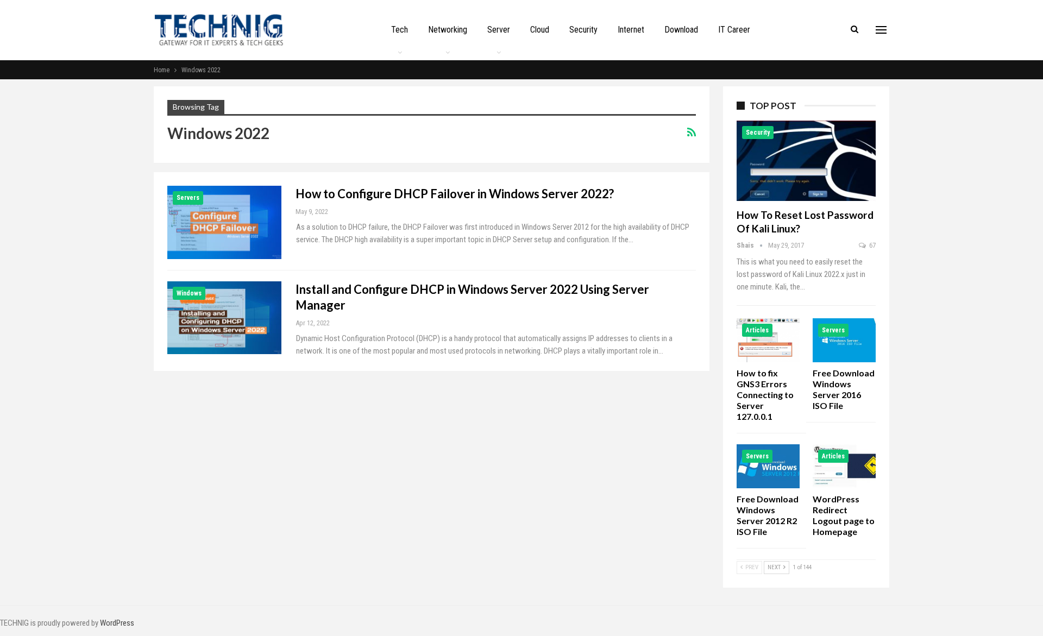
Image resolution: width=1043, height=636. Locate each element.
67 (872, 245)
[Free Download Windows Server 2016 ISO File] (844, 340)
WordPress (117, 623)
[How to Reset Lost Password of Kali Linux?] (806, 161)
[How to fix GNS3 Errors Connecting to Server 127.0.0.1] (768, 340)
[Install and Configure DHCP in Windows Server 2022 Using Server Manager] (224, 317)
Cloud (539, 29)
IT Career (734, 29)
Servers (188, 197)
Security (583, 29)
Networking (447, 29)
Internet (631, 29)
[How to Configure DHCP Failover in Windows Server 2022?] (224, 222)
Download (681, 29)
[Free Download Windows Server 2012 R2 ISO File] (768, 466)
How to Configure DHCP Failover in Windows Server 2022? (455, 193)
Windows (189, 293)
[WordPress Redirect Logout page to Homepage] (844, 466)
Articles (757, 330)
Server (498, 29)
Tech (399, 29)
